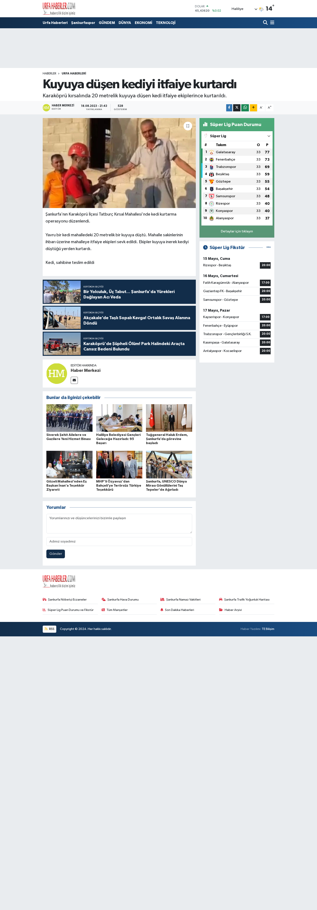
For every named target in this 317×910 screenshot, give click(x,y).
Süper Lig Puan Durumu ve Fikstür (71, 610)
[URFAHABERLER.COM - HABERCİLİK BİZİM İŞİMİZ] (59, 8)
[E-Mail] (74, 380)
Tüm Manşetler (117, 610)
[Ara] (265, 23)
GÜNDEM (107, 23)
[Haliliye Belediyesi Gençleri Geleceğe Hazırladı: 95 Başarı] (119, 418)
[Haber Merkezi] (56, 373)
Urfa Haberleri (55, 23)
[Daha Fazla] (253, 107)
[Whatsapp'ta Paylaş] (245, 107)
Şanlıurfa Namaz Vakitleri (183, 599)
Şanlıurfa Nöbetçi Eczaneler (67, 599)
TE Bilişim (268, 629)
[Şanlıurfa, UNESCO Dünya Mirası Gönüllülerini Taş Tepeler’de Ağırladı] (169, 464)
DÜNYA (125, 23)
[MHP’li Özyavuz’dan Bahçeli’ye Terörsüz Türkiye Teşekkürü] (119, 464)
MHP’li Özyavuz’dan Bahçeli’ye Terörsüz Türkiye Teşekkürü (118, 485)
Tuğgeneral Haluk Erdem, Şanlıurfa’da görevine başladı (167, 439)
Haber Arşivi (233, 610)
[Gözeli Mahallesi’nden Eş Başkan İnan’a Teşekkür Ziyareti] (69, 464)
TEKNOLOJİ (166, 23)
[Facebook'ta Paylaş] (229, 107)
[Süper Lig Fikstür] (269, 247)
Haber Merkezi (85, 370)
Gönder (55, 554)
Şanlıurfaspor (83, 23)
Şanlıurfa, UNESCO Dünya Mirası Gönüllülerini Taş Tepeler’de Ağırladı (166, 485)
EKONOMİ (143, 23)
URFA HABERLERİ (74, 73)
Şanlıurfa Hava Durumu (123, 599)
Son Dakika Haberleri (179, 610)
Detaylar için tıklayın (237, 231)
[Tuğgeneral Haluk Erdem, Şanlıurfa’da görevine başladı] (169, 418)
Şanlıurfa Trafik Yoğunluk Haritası (247, 599)
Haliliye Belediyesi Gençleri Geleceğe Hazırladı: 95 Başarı (118, 439)
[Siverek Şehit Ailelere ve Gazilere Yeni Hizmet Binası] (69, 418)
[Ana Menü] (271, 23)
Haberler (49, 73)
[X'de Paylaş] (236, 107)
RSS (51, 629)
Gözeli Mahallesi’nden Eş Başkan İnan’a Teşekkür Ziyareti (66, 485)
